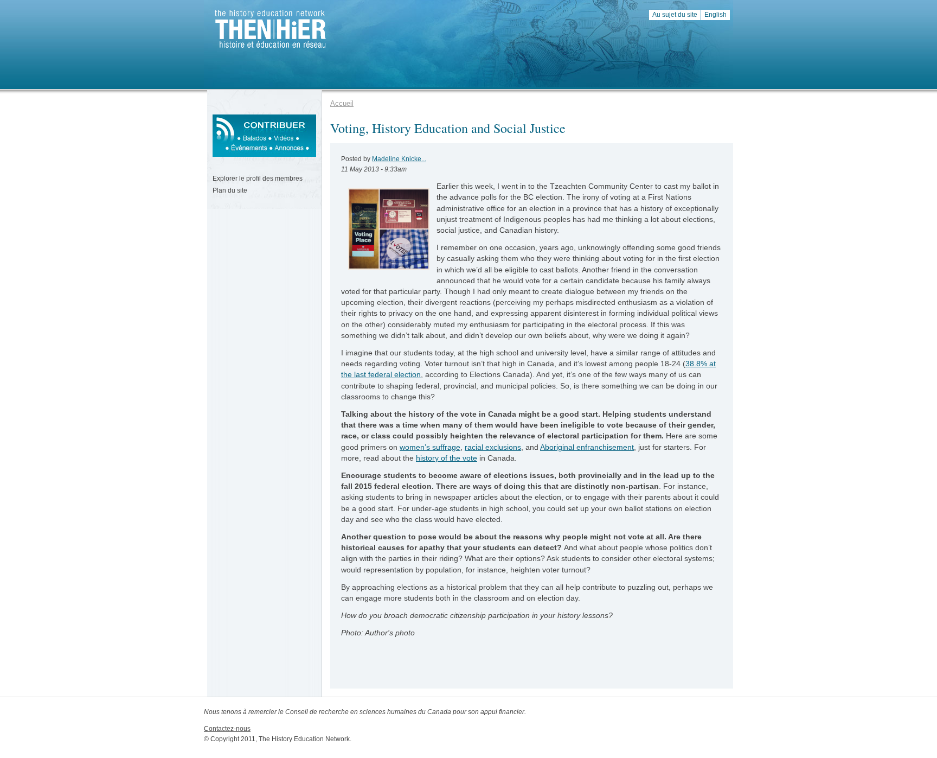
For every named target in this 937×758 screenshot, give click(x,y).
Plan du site (230, 190)
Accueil (342, 103)
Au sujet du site (674, 14)
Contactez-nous (227, 728)
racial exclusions (493, 447)
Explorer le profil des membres (258, 178)
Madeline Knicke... (399, 159)
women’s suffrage (430, 447)
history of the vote (446, 458)
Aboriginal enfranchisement (587, 447)
